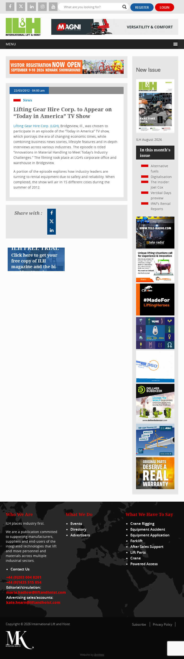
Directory (78, 529)
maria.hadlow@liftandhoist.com (36, 592)
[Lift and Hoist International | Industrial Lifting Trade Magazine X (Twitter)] (21, 6)
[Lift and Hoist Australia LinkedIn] (51, 230)
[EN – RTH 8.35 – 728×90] (114, 26)
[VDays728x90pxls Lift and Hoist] (67, 67)
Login (164, 7)
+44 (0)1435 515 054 (23, 582)
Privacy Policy (162, 624)
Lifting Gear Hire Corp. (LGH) (36, 126)
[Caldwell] (155, 281)
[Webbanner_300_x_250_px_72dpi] (155, 247)
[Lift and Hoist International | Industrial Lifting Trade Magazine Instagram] (42, 6)
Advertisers (80, 535)
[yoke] (155, 347)
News (27, 100)
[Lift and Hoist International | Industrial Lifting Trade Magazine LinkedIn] (31, 6)
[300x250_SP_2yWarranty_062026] (155, 488)
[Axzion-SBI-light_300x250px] (155, 454)
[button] (88, 44)
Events (76, 523)
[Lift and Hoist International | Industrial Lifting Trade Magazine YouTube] (53, 6)
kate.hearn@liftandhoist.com (33, 602)
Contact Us (20, 569)
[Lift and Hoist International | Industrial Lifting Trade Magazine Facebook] (10, 6)
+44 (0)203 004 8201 (23, 577)
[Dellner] (155, 421)
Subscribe (139, 624)
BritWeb (99, 654)
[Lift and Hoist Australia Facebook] (51, 213)
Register (142, 7)
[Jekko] (155, 314)
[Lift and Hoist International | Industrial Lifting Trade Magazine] (23, 26)
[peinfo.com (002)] (155, 381)
